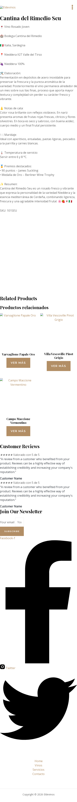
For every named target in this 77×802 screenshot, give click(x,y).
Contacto (38, 774)
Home (39, 761)
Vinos (38, 765)
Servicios (38, 770)
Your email (7, 522)
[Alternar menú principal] (72, 7)
